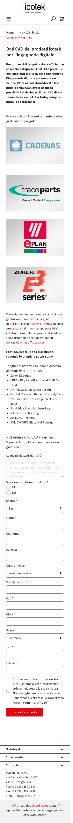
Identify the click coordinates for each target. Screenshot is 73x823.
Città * (10, 614)
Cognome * (13, 533)
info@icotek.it (25, 796)
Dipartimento (15, 565)
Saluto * (11, 501)
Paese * (11, 630)
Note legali (13, 749)
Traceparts (37, 342)
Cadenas (21, 342)
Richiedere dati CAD (19, 38)
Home (10, 32)
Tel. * (9, 647)
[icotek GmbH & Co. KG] (35, 8)
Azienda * (12, 549)
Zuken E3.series (41, 324)
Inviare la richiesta (24, 712)
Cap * (9, 598)
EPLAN (15, 324)
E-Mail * (11, 663)
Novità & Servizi (29, 32)
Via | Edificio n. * (16, 582)
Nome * (11, 517)
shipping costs (41, 805)
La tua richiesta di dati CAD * (24, 455)
